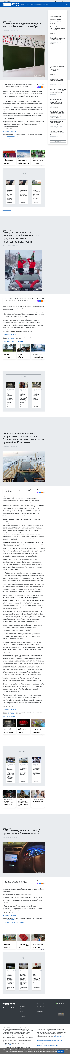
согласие (24, 1049)
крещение (12, 716)
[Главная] (11, 4)
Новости (23, 4)
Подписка (22, 1016)
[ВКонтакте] (40, 87)
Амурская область (39, 4)
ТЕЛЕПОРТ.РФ (10, 136)
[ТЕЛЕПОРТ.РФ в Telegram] (57, 1)
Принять (60, 1051)
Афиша (47, 4)
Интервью (22, 1006)
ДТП (14, 922)
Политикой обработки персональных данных (46, 1051)
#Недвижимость (53, 138)
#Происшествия (53, 85)
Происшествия (7, 922)
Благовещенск (19, 341)
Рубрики (29, 4)
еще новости (58, 141)
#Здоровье (52, 23)
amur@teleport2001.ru (8, 1044)
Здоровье (5, 716)
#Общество (9, 202)
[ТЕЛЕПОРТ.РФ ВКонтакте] (59, 1)
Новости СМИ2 (7, 210)
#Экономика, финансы (55, 117)
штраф (12, 341)
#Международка (54, 107)
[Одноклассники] (42, 87)
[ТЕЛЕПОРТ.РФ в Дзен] (63, 1)
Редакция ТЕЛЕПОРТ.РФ (9, 131)
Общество (6, 138)
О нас (21, 1014)
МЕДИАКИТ (40, 1011)
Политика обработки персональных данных (47, 1043)
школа (11, 138)
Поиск (21, 1019)
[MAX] (38, 87)
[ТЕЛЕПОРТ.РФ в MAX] (55, 1)
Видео (21, 1008)
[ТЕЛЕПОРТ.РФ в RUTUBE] (65, 1)
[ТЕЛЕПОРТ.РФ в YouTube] (67, 1)
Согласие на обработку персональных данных (47, 1045)
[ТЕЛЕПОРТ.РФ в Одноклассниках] (61, 1)
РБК (11, 107)
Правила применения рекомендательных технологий (49, 1040)
